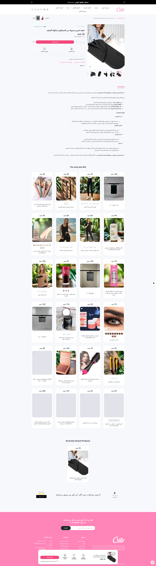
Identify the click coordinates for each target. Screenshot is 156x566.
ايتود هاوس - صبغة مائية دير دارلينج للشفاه (66, 295)
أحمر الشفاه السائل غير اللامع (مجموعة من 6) (66, 381)
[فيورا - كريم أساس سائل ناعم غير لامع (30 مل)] (42, 230)
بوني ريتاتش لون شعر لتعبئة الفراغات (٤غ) (66, 338)
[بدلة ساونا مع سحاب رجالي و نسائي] (90, 230)
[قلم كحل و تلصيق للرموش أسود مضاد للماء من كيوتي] (42, 189)
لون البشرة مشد (42, 295)
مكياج (83, 543)
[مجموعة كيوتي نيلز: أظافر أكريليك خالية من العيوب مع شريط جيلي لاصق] (114, 276)
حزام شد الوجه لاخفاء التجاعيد (66, 207)
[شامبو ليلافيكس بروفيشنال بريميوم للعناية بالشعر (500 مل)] (114, 230)
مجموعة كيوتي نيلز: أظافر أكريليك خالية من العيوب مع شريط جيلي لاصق (114, 293)
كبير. (87, 247)
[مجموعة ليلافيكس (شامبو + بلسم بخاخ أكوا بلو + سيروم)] (66, 405)
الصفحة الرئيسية (121, 18)
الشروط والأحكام (64, 546)
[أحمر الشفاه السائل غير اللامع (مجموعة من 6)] (66, 363)
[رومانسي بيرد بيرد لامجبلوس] (90, 405)
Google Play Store (71, 2)
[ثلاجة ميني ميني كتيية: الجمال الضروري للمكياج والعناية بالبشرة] (42, 405)
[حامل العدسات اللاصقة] (114, 363)
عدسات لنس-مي (114, 340)
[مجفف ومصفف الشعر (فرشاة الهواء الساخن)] (90, 363)
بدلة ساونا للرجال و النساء (66, 250)
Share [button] (81, 65)
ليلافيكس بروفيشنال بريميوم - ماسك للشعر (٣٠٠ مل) (42, 380)
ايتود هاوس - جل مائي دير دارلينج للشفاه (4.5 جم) (113, 424)
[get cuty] (121, 9)
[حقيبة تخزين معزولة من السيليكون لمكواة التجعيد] (78, 463)
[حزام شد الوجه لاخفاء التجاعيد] (66, 189)
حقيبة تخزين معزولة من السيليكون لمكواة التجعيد (99, 556)
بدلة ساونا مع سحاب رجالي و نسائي (90, 250)
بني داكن (64, 334)
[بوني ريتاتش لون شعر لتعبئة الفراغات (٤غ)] (66, 319)
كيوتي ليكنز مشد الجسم (90, 207)
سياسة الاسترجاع (64, 541)
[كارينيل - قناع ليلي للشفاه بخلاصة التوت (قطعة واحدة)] (90, 319)
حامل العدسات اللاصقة (114, 382)
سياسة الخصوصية (64, 543)
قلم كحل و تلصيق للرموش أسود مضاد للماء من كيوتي (42, 205)
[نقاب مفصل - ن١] (114, 189)
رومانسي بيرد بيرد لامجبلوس (90, 423)
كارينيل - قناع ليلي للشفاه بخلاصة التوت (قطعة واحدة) (90, 336)
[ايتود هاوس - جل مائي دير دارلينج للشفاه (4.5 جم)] (114, 405)
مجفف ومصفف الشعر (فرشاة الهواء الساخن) (90, 380)
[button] (124, 2)
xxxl (82, 203)
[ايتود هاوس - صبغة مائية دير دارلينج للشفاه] (66, 276)
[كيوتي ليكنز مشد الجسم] (90, 189)
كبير (90, 203)
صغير (98, 203)
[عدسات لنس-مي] (114, 319)
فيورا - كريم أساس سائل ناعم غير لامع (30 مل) (42, 252)
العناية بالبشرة (81, 546)
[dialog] (41, 9)
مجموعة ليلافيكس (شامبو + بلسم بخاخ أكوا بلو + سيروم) (66, 422)
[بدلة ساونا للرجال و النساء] (66, 230)
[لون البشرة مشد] (42, 276)
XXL (85, 203)
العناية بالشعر (82, 548)
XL (87, 203)
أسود (68, 334)
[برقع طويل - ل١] (90, 276)
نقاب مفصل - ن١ (114, 205)
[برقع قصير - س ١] (42, 319)
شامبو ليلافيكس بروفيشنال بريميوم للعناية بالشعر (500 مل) (114, 248)
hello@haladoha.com (40, 543)
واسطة (93, 203)
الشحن (83, 36)
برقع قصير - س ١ (42, 336)
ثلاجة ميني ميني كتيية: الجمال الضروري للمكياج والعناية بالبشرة (42, 422)
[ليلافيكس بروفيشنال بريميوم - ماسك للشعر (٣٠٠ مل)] (42, 363)
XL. (84, 247)
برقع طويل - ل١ (90, 293)
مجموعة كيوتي (81, 541)
